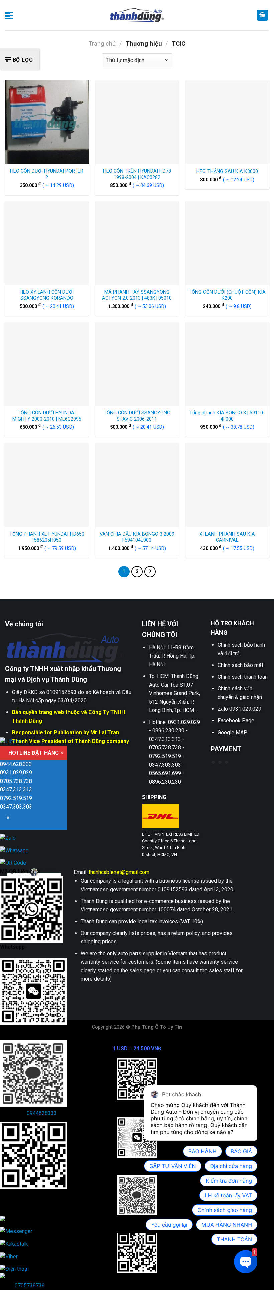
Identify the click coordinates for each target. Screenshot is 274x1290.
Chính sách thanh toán (243, 677)
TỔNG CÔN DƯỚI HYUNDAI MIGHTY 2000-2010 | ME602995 (46, 416)
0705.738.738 (16, 781)
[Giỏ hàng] (263, 15)
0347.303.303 (16, 806)
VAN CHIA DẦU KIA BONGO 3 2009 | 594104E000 (137, 537)
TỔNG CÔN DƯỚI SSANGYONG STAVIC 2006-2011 (137, 416)
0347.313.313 (16, 789)
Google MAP (232, 732)
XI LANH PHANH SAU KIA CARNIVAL (227, 537)
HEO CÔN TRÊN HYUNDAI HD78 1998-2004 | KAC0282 (137, 174)
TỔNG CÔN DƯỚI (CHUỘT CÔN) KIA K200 (227, 295)
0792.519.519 (16, 798)
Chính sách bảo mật (240, 665)
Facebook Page (236, 720)
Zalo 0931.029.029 (239, 709)
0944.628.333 (16, 764)
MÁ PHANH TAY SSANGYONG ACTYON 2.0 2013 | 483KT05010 (137, 295)
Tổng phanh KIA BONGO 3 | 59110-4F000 (227, 416)
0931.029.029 (16, 772)
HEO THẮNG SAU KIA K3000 (227, 171)
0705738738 (30, 1285)
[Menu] (9, 15)
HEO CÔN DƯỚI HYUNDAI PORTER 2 (46, 174)
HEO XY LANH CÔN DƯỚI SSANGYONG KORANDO (47, 295)
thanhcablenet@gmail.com (119, 872)
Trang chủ (102, 43)
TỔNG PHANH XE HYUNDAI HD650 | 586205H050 (46, 537)
